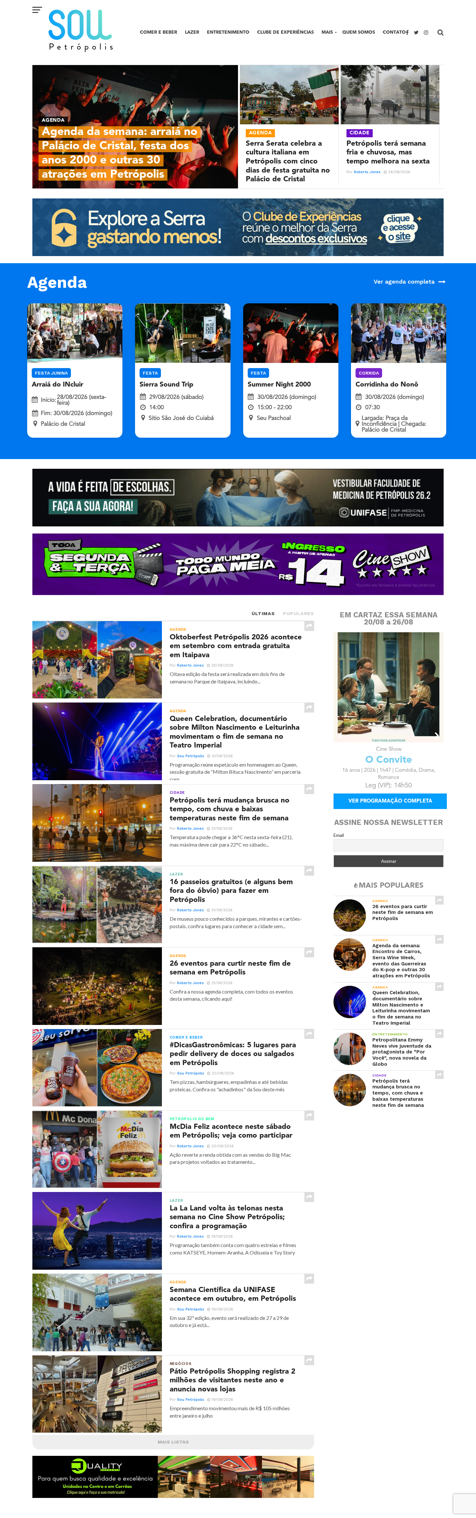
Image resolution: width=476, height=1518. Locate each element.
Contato (394, 32)
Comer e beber (158, 32)
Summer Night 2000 (279, 384)
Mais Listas (173, 1442)
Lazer (192, 32)
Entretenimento (228, 32)
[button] (340, 735)
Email (339, 844)
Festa (150, 373)
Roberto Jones (367, 172)
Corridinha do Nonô (387, 384)
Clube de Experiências (285, 32)
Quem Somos (358, 32)
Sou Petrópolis (190, 756)
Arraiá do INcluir (57, 384)
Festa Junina (51, 373)
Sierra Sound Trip (166, 384)
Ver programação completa (390, 810)
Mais (327, 32)
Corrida (369, 373)
